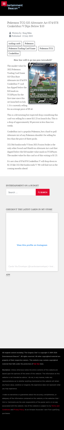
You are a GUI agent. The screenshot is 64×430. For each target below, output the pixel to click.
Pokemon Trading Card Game (22, 48)
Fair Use (36, 364)
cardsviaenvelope (39, 266)
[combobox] (21, 192)
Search (43, 192)
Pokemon (29, 43)
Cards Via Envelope (17, 266)
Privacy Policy (19, 410)
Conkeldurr (14, 53)
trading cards (15, 43)
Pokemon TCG (46, 48)
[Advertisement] (32, 310)
